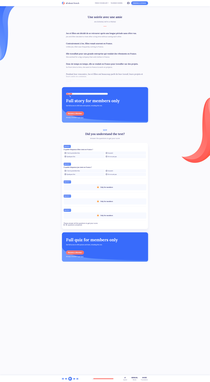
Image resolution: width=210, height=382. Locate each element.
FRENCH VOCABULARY (101, 3)
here (82, 117)
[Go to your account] (128, 3)
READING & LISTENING (139, 3)
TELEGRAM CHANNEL (117, 3)
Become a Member (75, 113)
